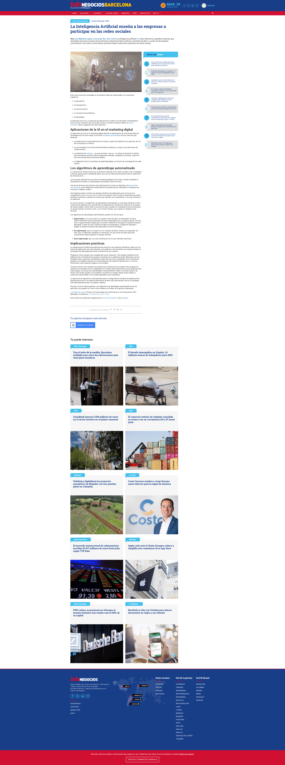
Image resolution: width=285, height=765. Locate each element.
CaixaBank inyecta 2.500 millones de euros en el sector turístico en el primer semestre (163, 81)
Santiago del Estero (184, 736)
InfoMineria (181, 697)
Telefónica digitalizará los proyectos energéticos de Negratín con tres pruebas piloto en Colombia (162, 99)
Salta (178, 723)
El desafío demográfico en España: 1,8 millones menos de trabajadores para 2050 (163, 72)
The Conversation (80, 21)
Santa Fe (179, 732)
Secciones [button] (84, 13)
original (125, 298)
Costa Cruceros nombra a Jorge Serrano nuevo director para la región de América (163, 108)
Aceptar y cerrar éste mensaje (142, 759)
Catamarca (180, 684)
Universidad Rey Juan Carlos (104, 39)
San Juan (179, 726)
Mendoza (179, 713)
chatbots (90, 153)
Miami (198, 694)
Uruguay (199, 700)
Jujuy (178, 707)
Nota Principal (80, 346)
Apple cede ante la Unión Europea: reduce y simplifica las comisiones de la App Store (163, 126)
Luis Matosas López (83, 39)
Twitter (159, 687)
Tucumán (179, 739)
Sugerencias (75, 703)
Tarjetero (125, 13)
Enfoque (77, 475)
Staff (135, 13)
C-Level (132, 475)
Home (74, 13)
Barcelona (200, 684)
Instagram (160, 694)
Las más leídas (112, 13)
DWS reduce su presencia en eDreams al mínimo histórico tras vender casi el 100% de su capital (163, 135)
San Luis (179, 729)
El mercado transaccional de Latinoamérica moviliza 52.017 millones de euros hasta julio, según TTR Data (163, 117)
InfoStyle (180, 700)
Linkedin (159, 690)
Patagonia (180, 719)
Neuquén (179, 716)
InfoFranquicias (182, 694)
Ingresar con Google (85, 325)
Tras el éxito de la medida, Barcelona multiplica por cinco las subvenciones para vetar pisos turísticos (163, 63)
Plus (131, 346)
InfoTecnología (182, 703)
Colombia (200, 687)
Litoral (179, 710)
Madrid (199, 690)
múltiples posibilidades (112, 135)
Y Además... (134, 604)
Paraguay (200, 697)
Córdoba (179, 687)
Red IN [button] (156, 13)
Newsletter (145, 13)
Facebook (159, 684)
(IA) (138, 39)
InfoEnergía (181, 690)
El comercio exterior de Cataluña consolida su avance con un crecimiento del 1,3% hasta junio (163, 90)
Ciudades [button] (97, 13)
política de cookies (186, 754)
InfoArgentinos (80, 539)
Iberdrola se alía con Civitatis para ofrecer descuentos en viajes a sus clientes (162, 144)
